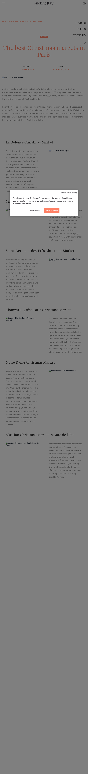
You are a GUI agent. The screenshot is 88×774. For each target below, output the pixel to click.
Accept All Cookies (52, 210)
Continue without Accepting (69, 192)
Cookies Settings (35, 210)
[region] (44, 203)
